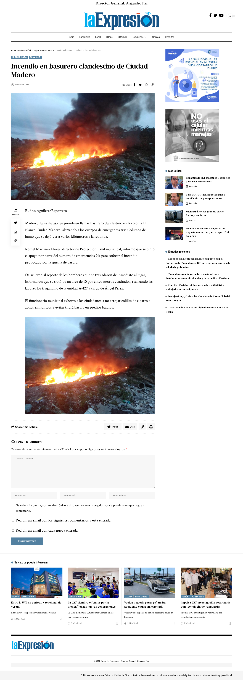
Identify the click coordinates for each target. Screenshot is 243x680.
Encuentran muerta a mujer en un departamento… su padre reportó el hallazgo (207, 232)
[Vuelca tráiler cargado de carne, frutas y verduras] (174, 216)
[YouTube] (221, 15)
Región (15, 597)
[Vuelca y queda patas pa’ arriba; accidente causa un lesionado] (149, 583)
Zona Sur (35, 57)
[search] (10, 16)
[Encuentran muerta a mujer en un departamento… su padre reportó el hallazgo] (174, 233)
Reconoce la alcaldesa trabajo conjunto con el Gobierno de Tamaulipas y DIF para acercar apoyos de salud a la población (197, 263)
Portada (193, 186)
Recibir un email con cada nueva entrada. (47, 530)
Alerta (192, 220)
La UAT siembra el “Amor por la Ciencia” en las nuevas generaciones (92, 604)
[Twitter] (215, 15)
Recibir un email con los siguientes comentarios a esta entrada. (63, 520)
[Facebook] (210, 15)
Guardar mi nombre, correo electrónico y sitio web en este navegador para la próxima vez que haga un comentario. (80, 508)
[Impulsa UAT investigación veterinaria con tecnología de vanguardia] (206, 583)
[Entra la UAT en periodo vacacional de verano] (36, 583)
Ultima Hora (19, 57)
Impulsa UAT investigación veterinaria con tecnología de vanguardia (205, 604)
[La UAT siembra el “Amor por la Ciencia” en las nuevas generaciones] (93, 583)
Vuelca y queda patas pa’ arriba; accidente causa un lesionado (145, 604)
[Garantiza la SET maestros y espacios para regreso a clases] (174, 182)
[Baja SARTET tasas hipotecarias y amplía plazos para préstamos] (174, 199)
